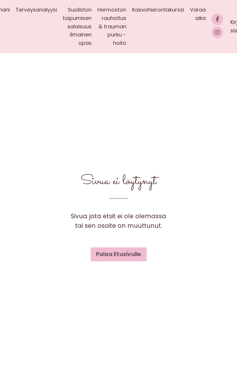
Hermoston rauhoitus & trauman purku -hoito (111, 26)
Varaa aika (198, 14)
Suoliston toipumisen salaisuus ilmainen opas (77, 26)
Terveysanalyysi (36, 9)
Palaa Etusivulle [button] (118, 254)
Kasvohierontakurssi (158, 9)
